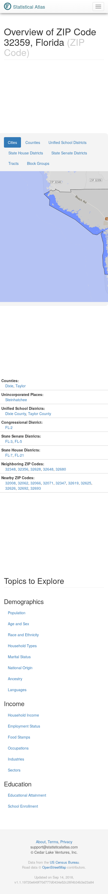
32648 (48, 469)
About (41, 841)
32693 (35, 488)
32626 (10, 488)
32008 (10, 482)
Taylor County (39, 413)
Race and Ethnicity (23, 634)
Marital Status (19, 656)
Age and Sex (18, 623)
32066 (35, 482)
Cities (12, 142)
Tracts (13, 163)
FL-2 (9, 427)
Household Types (22, 645)
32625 (86, 482)
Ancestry (15, 678)
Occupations (18, 748)
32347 (61, 482)
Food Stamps (19, 737)
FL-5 (18, 441)
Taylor (20, 385)
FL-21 (19, 455)
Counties (32, 142)
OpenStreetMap (54, 867)
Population (16, 612)
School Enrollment (23, 806)
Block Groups (38, 163)
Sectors (14, 770)
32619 (73, 482)
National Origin (20, 667)
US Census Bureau (64, 862)
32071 (48, 482)
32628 (35, 469)
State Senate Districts (69, 152)
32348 (10, 469)
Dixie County (15, 413)
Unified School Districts (67, 142)
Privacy (66, 841)
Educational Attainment (27, 795)
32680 (61, 469)
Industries (16, 759)
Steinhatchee (16, 399)
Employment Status (24, 726)
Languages (17, 689)
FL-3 (9, 441)
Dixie (9, 385)
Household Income (23, 715)
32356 (23, 469)
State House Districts (25, 152)
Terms (53, 841)
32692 (23, 488)
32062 (23, 482)
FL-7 (9, 455)
